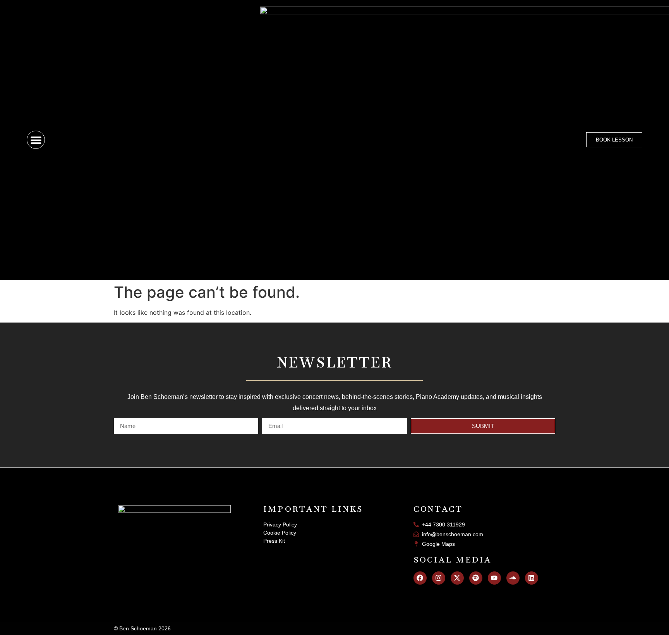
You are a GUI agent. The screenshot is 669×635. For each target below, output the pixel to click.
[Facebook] (420, 578)
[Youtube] (494, 578)
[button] (36, 140)
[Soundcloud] (513, 578)
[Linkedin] (531, 578)
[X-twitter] (457, 578)
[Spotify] (475, 578)
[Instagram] (438, 578)
